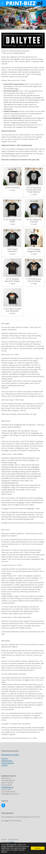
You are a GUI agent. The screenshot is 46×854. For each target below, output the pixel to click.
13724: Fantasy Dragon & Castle (34, 250)
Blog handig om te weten (10, 755)
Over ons (4, 758)
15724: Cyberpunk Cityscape (33, 220)
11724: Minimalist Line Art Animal (33, 280)
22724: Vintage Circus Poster (12, 220)
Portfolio (4, 765)
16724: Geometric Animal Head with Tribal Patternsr (33, 190)
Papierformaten (6, 761)
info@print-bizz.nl (7, 787)
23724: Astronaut (12, 188)
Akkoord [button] (37, 848)
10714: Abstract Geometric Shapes (12, 280)
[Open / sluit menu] (2, 3)
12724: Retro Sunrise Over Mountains (12, 310)
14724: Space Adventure (12, 250)
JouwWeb (12, 842)
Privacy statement (7, 763)
